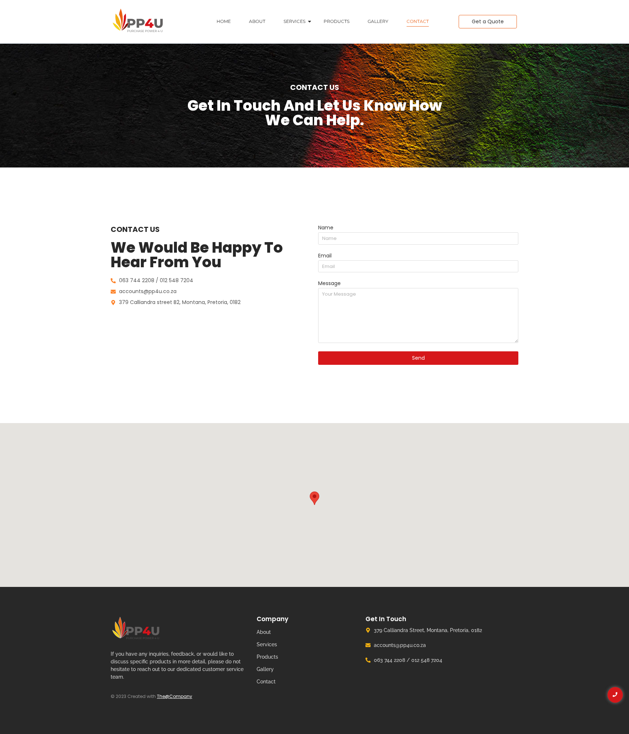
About (257, 21)
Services (294, 21)
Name (325, 228)
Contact (418, 21)
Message (329, 284)
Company (272, 619)
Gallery (378, 21)
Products (336, 21)
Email (325, 256)
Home (224, 21)
